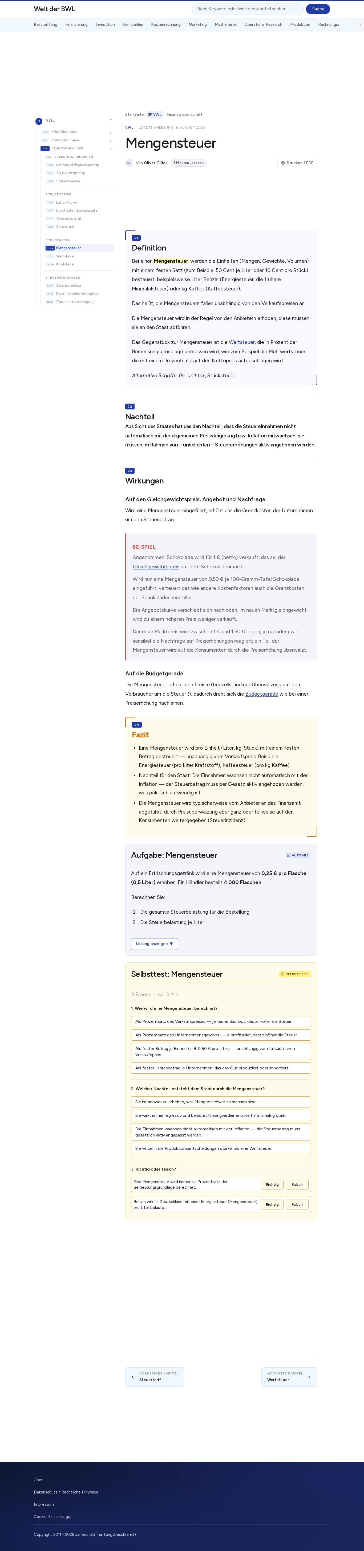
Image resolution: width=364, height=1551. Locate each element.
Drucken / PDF (300, 163)
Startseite (134, 114)
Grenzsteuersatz (69, 218)
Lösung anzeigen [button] (152, 943)
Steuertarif (65, 226)
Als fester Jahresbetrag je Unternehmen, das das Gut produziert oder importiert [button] (211, 1067)
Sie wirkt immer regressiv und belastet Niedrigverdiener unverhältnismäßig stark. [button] (210, 1115)
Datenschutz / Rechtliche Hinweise (66, 1492)
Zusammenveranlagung (75, 301)
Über (38, 1480)
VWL (50, 120)
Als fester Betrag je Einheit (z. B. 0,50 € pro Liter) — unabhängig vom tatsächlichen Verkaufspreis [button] (215, 1051)
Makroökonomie (65, 140)
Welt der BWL (54, 9)
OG (129, 163)
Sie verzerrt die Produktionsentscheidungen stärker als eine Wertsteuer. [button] (203, 1148)
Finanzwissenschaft (67, 148)
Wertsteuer (65, 256)
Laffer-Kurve (66, 202)
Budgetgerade (261, 694)
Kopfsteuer (65, 264)
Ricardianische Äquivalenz (77, 294)
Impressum (44, 1504)
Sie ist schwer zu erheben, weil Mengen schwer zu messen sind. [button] (195, 1101)
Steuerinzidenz (68, 285)
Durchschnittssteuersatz (76, 210)
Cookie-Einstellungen (53, 1516)
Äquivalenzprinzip (70, 173)
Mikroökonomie (64, 132)
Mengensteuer (68, 248)
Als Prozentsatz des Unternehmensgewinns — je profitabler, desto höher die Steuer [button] (216, 1034)
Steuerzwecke (68, 181)
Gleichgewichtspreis (156, 567)
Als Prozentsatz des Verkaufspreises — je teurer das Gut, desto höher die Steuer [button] (213, 1021)
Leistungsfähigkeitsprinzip (77, 164)
